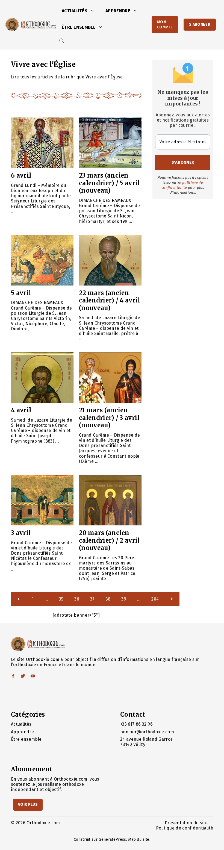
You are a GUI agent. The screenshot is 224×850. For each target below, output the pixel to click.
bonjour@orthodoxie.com (147, 731)
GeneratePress (112, 839)
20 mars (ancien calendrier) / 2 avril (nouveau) (109, 540)
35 (61, 599)
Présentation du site (186, 822)
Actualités (74, 10)
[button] (93, 11)
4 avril (21, 410)
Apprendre (117, 10)
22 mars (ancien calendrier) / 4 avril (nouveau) (109, 300)
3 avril (21, 533)
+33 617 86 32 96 (136, 724)
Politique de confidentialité (184, 828)
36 (76, 599)
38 (108, 599)
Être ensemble (79, 27)
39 (123, 599)
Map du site (138, 839)
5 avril (21, 293)
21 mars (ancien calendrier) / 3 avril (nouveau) (109, 417)
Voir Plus (28, 804)
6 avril (21, 175)
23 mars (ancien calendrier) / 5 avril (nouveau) (109, 183)
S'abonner (199, 24)
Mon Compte (165, 25)
